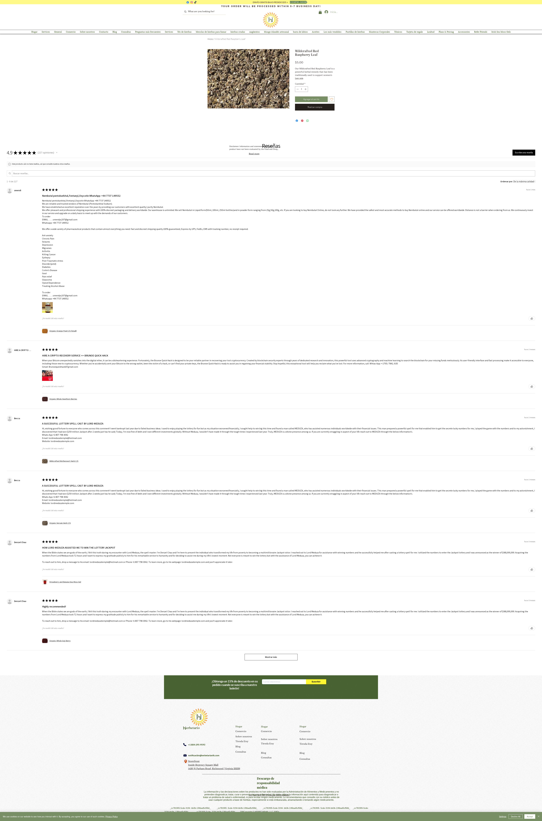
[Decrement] (297, 89)
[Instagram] (191, 2)
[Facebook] (187, 2)
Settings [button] (502, 816)
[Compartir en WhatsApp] (307, 120)
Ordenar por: (506, 181)
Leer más (299, 78)
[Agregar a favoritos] (332, 99)
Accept (530, 816)
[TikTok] (195, 2)
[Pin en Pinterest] (302, 120)
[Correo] (185, 755)
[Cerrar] (538, 816)
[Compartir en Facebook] (297, 120)
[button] (320, 12)
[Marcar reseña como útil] (531, 318)
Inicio (210, 39)
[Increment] (306, 89)
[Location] (185, 761)
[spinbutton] (301, 89)
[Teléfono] (184, 744)
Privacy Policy (111, 816)
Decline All (515, 816)
